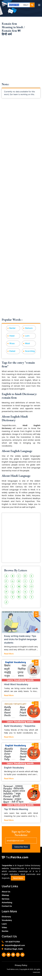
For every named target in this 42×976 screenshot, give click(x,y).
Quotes (5, 931)
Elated (12, 351)
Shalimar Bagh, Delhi (13, 949)
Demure (29, 328)
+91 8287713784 (12, 942)
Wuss (12, 343)
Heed (11, 336)
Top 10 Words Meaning (16, 809)
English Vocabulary (14, 767)
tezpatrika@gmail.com (15, 945)
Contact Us (7, 906)
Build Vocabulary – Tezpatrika (19, 726)
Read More (9, 653)
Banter (12, 328)
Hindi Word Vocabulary (16, 684)
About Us (6, 891)
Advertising (7, 902)
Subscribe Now (21, 847)
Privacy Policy (21, 965)
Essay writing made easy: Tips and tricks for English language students (20, 639)
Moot (27, 343)
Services (5, 899)
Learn (4, 924)
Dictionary (6, 916)
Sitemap (5, 895)
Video (4, 927)
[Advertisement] (21, 61)
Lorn (27, 336)
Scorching (30, 351)
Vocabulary (7, 920)
